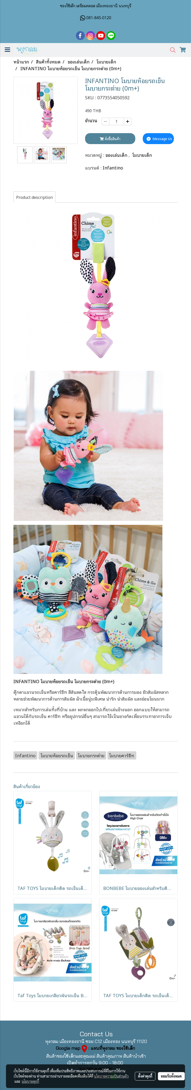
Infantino (113, 167)
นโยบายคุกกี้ (30, 1081)
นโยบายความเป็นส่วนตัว (111, 1076)
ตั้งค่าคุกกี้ (145, 1076)
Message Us (161, 138)
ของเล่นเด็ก (117, 154)
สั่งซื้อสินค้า (112, 138)
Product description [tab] (34, 197)
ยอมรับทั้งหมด (171, 1076)
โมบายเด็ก (142, 154)
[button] (171, 50)
